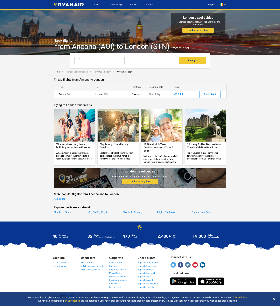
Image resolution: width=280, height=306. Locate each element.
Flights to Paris (144, 276)
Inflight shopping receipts (92, 266)
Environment (115, 287)
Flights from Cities (202, 212)
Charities (113, 283)
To (129, 59)
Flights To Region (166, 212)
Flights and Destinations (77, 72)
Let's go (192, 60)
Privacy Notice (72, 301)
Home (57, 72)
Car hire (150, 4)
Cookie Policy (240, 297)
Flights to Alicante (146, 280)
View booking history (90, 269)
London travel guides (198, 30)
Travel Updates (59, 266)
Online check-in (59, 262)
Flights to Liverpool (146, 273)
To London (59, 199)
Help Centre (86, 262)
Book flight (210, 94)
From (78, 59)
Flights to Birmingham (148, 283)
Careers (113, 266)
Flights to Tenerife (146, 287)
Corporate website (117, 269)
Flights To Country (132, 212)
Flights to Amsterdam (148, 262)
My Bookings (116, 4)
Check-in (134, 4)
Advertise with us (117, 262)
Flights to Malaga (145, 269)
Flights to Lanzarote (147, 266)
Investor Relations (117, 276)
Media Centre (115, 273)
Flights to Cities (62, 212)
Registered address (118, 280)
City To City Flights (98, 212)
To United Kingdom (102, 72)
